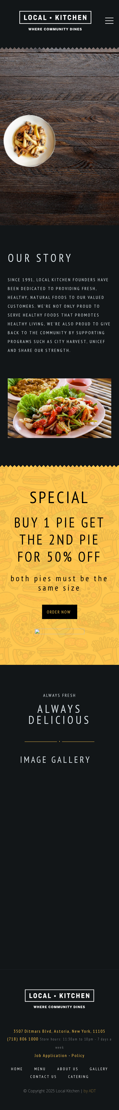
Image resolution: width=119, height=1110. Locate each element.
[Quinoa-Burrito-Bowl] (83, 852)
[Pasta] (83, 792)
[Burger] (44, 792)
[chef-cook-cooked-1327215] (44, 822)
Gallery (99, 1068)
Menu (40, 1068)
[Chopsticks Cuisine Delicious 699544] (44, 911)
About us (67, 1068)
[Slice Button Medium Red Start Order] (59, 635)
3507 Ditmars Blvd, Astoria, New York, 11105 (59, 1031)
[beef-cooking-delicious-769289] (44, 852)
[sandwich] (83, 881)
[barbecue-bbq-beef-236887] (44, 881)
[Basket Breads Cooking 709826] (44, 941)
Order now (59, 612)
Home (17, 1068)
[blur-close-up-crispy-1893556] (83, 822)
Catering (78, 1076)
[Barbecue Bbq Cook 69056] (83, 911)
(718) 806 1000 (22, 1039)
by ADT (90, 1090)
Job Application (51, 1055)
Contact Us (43, 1076)
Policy (78, 1055)
